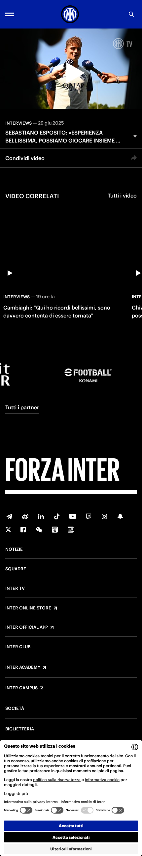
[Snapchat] (120, 516)
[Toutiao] (71, 530)
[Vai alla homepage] (70, 14)
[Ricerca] (131, 14)
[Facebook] (23, 530)
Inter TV (15, 588)
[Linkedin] (41, 516)
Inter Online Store (28, 608)
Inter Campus (21, 688)
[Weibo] (25, 516)
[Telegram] (9, 516)
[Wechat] (39, 530)
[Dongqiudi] (55, 530)
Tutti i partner (22, 407)
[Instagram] (104, 516)
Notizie (14, 549)
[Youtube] (73, 516)
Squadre (15, 569)
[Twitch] (88, 516)
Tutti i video (122, 195)
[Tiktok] (57, 516)
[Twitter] (8, 530)
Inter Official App (26, 627)
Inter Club (17, 647)
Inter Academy (22, 667)
